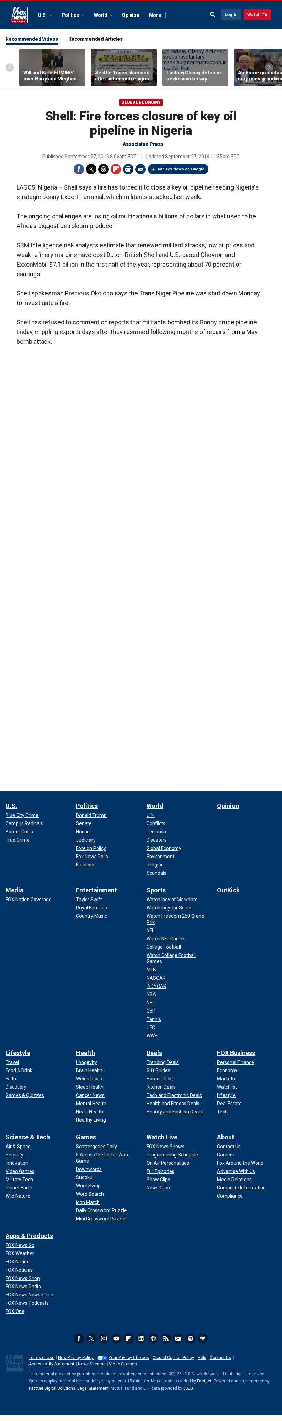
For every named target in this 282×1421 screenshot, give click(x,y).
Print (128, 169)
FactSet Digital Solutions (52, 1388)
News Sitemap (91, 1363)
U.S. (43, 15)
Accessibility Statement (51, 1363)
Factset (204, 1381)
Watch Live (162, 1137)
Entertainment (96, 890)
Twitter (91, 169)
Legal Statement (93, 1388)
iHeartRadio (203, 1338)
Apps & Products (29, 1235)
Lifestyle (18, 1052)
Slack (153, 1338)
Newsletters (178, 1338)
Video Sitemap (123, 1363)
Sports (156, 890)
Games (86, 1137)
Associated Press (143, 144)
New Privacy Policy (76, 1357)
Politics (71, 15)
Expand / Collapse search (213, 14)
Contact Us (220, 1357)
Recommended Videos (32, 39)
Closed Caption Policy (173, 1357)
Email (140, 169)
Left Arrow (10, 67)
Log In (231, 14)
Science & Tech (28, 1137)
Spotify (190, 1338)
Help (202, 1357)
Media (14, 890)
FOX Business (236, 1052)
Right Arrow (269, 67)
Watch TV (257, 14)
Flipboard (116, 169)
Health (85, 1052)
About (225, 1137)
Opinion (130, 15)
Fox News (19, 15)
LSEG (188, 1388)
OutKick (228, 890)
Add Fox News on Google (181, 169)
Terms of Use (41, 1357)
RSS (166, 1338)
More (155, 15)
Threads (103, 169)
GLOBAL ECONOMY (141, 102)
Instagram (104, 1338)
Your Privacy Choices (129, 1357)
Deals (154, 1052)
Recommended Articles (95, 39)
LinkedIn (141, 1338)
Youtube (116, 1338)
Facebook (79, 169)
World (101, 15)
